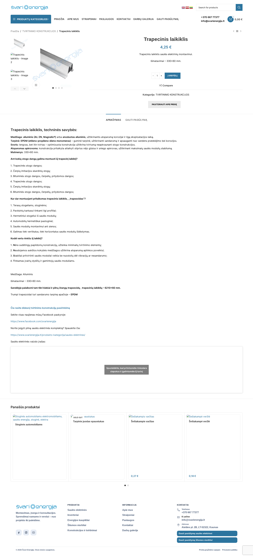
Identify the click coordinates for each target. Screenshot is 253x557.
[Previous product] (233, 31)
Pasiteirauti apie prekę (164, 104)
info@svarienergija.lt (193, 520)
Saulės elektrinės (77, 510)
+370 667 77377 (190, 512)
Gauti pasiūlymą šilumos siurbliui (196, 540)
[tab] (113, 118)
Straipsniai (128, 515)
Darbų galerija (130, 530)
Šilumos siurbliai (76, 525)
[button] (15, 88)
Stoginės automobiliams (28, 424)
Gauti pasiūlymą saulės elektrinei (195, 533)
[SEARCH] (239, 7)
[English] (184, 7)
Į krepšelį (173, 75)
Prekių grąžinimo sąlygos (209, 550)
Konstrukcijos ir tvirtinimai (82, 530)
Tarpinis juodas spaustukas (88, 421)
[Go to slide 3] (59, 88)
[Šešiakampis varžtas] (155, 416)
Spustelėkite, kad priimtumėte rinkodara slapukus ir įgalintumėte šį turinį (126, 370)
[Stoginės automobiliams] (39, 418)
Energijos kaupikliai (78, 520)
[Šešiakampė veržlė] (213, 416)
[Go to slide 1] (53, 88)
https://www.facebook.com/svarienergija (33, 321)
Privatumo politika (229, 550)
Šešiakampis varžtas (142, 421)
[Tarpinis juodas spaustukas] (97, 416)
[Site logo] (30, 7)
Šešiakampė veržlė (199, 421)
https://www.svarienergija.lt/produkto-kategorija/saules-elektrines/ (48, 334)
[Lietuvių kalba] (191, 7)
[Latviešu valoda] (187, 7)
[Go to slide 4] (62, 88)
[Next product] (241, 31)
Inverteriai (73, 515)
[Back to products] (237, 31)
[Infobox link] (212, 19)
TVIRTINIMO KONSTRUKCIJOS (39, 31)
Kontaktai (127, 525)
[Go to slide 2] (56, 88)
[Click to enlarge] (36, 85)
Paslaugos (128, 520)
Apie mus (127, 510)
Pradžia (15, 31)
